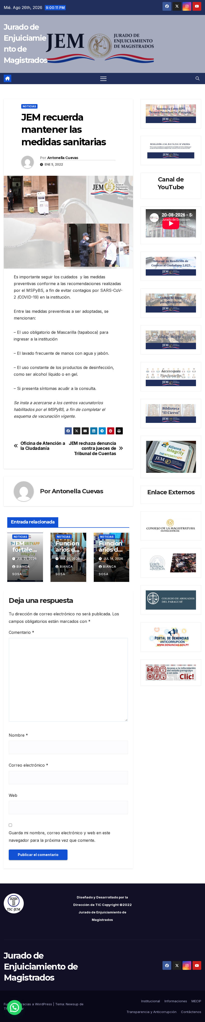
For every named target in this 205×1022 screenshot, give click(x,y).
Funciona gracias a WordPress (28, 1004)
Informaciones (175, 1001)
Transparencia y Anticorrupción (151, 1012)
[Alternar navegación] (103, 78)
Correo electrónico (28, 765)
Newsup (72, 1004)
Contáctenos (191, 1012)
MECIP (196, 1001)
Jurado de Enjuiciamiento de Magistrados (41, 966)
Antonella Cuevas (62, 158)
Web (13, 795)
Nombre (18, 735)
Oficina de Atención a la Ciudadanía (42, 446)
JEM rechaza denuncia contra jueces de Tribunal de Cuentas (92, 448)
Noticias (29, 106)
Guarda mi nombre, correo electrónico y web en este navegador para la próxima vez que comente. (59, 836)
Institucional (150, 1001)
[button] (198, 78)
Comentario (21, 632)
